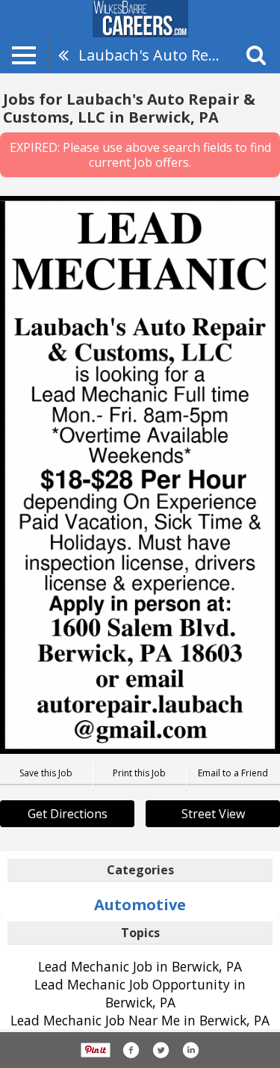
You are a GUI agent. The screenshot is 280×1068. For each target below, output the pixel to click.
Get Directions (68, 813)
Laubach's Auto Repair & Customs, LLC (154, 55)
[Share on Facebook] (130, 1050)
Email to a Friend (233, 773)
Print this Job (139, 773)
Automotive (140, 904)
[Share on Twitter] (160, 1050)
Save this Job (45, 773)
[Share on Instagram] (190, 1050)
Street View (213, 813)
